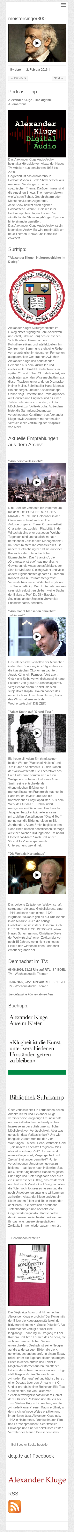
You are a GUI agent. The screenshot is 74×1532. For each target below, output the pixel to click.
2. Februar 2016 (36, 69)
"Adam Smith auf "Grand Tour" (30, 711)
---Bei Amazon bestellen (24, 1238)
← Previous (18, 78)
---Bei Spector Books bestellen (28, 1444)
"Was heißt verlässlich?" (25, 461)
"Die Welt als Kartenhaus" (26, 853)
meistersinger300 (26, 18)
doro (18, 69)
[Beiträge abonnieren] (14, 1502)
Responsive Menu (63, 5)
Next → (59, 78)
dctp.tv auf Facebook (31, 1456)
